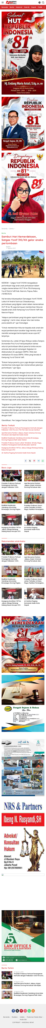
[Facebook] (13, 1011)
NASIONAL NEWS (28, 1022)
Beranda (6, 1017)
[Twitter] (17, 1011)
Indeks (22, 1017)
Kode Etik (23, 1019)
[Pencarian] (43, 2)
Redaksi (8, 247)
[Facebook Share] (25, 460)
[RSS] (33, 1011)
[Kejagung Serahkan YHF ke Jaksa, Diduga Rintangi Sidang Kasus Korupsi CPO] (12, 519)
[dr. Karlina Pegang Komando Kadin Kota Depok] (34, 519)
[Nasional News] (11, 2)
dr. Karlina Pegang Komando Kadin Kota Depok (19, 453)
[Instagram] (25, 1011)
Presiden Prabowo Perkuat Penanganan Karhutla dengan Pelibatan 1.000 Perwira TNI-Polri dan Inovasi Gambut (22, 429)
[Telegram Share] (38, 460)
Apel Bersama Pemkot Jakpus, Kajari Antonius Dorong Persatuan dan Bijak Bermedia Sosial (21, 434)
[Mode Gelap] (39, 2)
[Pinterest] (21, 1011)
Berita (4, 233)
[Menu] (3, 2)
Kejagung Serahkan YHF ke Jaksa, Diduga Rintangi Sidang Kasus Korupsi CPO (22, 449)
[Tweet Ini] (30, 460)
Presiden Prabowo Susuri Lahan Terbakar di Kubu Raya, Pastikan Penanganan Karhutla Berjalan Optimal (22, 444)
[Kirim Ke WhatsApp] (42, 460)
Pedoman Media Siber (34, 1017)
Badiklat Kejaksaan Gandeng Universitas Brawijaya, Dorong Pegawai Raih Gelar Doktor (20, 439)
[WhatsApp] (29, 1011)
